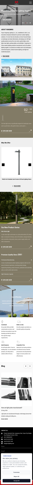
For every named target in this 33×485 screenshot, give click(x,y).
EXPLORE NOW (7, 247)
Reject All (16, 476)
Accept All (16, 480)
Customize (16, 472)
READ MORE (4, 419)
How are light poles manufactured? (11, 408)
